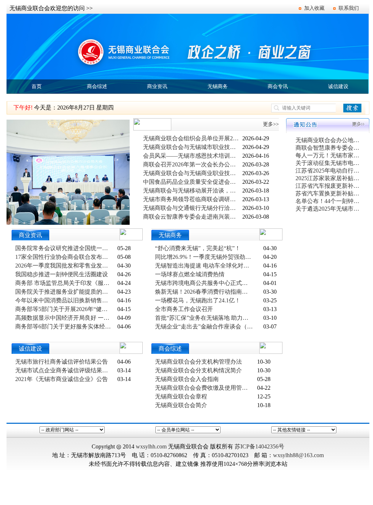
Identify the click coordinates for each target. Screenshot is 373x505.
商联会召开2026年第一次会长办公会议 (192, 164)
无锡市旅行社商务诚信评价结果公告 (61, 362)
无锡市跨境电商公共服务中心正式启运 (204, 283)
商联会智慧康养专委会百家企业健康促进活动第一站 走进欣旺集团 (328, 148)
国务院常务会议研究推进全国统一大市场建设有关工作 (64, 248)
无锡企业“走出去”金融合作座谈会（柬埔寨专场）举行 (204, 326)
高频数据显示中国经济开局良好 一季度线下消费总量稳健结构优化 (64, 318)
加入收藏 (314, 8)
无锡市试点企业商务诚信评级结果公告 (64, 370)
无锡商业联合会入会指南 (187, 379)
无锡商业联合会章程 (181, 396)
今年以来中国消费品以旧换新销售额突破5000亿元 (64, 300)
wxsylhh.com (151, 446)
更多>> (271, 124)
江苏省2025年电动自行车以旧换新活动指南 (328, 170)
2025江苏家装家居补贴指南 (328, 178)
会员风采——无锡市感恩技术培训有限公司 (192, 156)
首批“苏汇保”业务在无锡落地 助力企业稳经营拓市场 (204, 318)
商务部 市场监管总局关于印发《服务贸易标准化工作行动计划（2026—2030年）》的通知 (64, 283)
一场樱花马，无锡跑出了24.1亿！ (197, 300)
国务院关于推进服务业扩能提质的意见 (64, 292)
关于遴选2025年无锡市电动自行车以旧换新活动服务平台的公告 (328, 209)
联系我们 (349, 8)
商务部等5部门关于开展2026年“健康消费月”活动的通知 (64, 309)
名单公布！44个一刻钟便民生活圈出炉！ (328, 201)
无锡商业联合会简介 (181, 405)
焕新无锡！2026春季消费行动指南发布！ (204, 292)
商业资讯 (157, 86)
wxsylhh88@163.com (298, 455)
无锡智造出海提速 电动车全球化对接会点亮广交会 (204, 265)
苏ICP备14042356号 (259, 446)
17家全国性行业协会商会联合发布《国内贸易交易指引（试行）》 (64, 257)
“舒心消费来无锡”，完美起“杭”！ (197, 248)
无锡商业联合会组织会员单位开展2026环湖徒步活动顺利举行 (192, 138)
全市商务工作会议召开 (184, 309)
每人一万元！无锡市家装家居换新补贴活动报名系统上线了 (328, 155)
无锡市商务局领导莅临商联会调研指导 (192, 199)
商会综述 (97, 86)
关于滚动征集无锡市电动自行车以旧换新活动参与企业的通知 (328, 163)
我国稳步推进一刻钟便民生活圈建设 (61, 274)
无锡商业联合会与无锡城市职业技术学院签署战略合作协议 (192, 147)
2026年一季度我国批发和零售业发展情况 (64, 265)
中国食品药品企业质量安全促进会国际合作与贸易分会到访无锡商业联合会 (192, 182)
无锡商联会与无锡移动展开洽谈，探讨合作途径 (192, 190)
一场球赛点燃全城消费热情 (190, 274)
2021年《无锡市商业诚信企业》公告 (61, 379)
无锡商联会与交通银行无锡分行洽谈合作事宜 (192, 208)
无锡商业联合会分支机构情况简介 (198, 370)
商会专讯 (278, 86)
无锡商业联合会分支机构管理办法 (198, 362)
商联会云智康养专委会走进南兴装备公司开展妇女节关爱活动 (192, 217)
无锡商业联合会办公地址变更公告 (328, 140)
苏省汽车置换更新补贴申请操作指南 (328, 193)
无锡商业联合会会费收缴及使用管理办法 (204, 388)
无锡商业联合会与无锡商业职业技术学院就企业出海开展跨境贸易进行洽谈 (192, 173)
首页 (37, 86)
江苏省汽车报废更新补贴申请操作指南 (328, 186)
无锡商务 (218, 86)
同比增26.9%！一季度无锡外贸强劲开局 (204, 257)
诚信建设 (338, 86)
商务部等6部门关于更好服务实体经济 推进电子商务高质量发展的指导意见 (64, 326)
